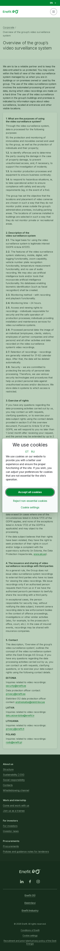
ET (27, 451)
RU (33, 451)
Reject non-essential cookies (30, 500)
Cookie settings (30, 507)
